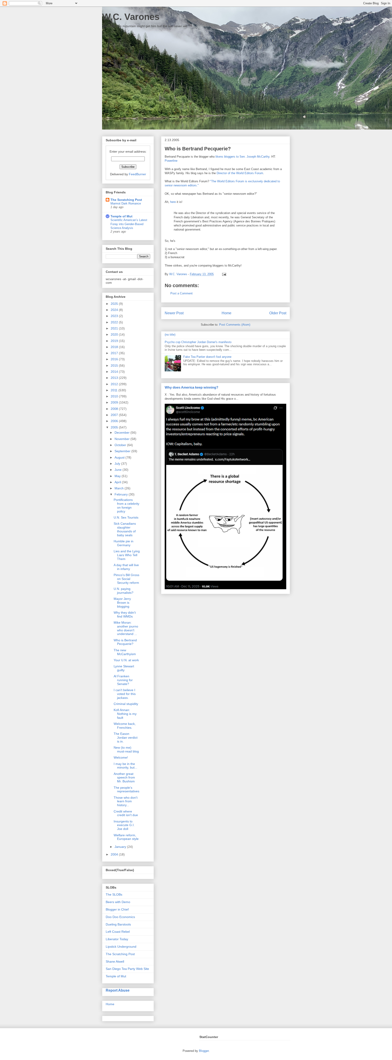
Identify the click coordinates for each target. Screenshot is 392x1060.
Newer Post (174, 313)
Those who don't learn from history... (125, 801)
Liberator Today (117, 939)
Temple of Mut (121, 216)
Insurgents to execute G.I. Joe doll (124, 825)
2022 (115, 322)
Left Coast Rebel (118, 931)
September (123, 451)
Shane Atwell (115, 961)
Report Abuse (118, 990)
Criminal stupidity (126, 704)
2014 (115, 371)
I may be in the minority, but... (125, 765)
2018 (115, 347)
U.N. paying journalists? (123, 590)
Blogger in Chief (117, 909)
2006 (115, 421)
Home (226, 313)
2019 (115, 341)
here (173, 202)
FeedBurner (137, 174)
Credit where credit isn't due (126, 813)
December (122, 432)
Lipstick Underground (121, 946)
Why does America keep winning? (191, 387)
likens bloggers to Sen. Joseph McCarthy (243, 156)
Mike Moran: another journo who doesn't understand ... (126, 628)
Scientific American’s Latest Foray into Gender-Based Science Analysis (128, 224)
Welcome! (121, 757)
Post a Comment (181, 293)
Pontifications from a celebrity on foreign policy (126, 505)
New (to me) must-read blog (126, 749)
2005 (115, 427)
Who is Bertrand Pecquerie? (125, 642)
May (118, 476)
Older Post (277, 313)
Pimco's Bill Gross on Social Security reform (126, 578)
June (118, 469)
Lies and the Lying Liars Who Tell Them (127, 555)
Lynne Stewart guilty (124, 668)
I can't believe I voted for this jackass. (125, 693)
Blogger (204, 1051)
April (118, 482)
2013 (115, 378)
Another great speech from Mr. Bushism (124, 777)
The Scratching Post (126, 200)
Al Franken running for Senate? (123, 680)
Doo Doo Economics (120, 917)
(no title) (170, 334)
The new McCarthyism (125, 652)
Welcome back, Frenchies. (125, 725)
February (122, 494)
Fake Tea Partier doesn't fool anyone (207, 356)
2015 (115, 365)
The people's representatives (126, 789)
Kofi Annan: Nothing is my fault (125, 713)
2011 (114, 390)
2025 (115, 303)
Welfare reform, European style (126, 837)
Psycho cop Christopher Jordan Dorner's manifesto (198, 342)
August (120, 457)
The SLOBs (114, 894)
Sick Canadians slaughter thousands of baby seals (125, 529)
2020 (115, 334)
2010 (115, 396)
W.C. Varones (130, 17)
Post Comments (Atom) (234, 324)
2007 (115, 415)
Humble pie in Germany (123, 543)
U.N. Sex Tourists (126, 517)
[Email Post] (223, 274)
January (121, 846)
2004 (115, 854)
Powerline (171, 160)
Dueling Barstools (118, 924)
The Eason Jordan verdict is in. (125, 737)
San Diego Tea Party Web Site (127, 969)
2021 (115, 328)
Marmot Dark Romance (125, 203)
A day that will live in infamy (126, 567)
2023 (115, 316)
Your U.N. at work (126, 660)
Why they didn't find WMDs (125, 614)
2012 (115, 384)
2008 (115, 409)
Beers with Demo (118, 902)
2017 (115, 353)
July (118, 463)
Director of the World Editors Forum (240, 173)
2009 (115, 402)
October (121, 445)
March (120, 488)
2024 (115, 310)
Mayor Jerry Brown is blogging (122, 602)
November (122, 439)
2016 (115, 359)
